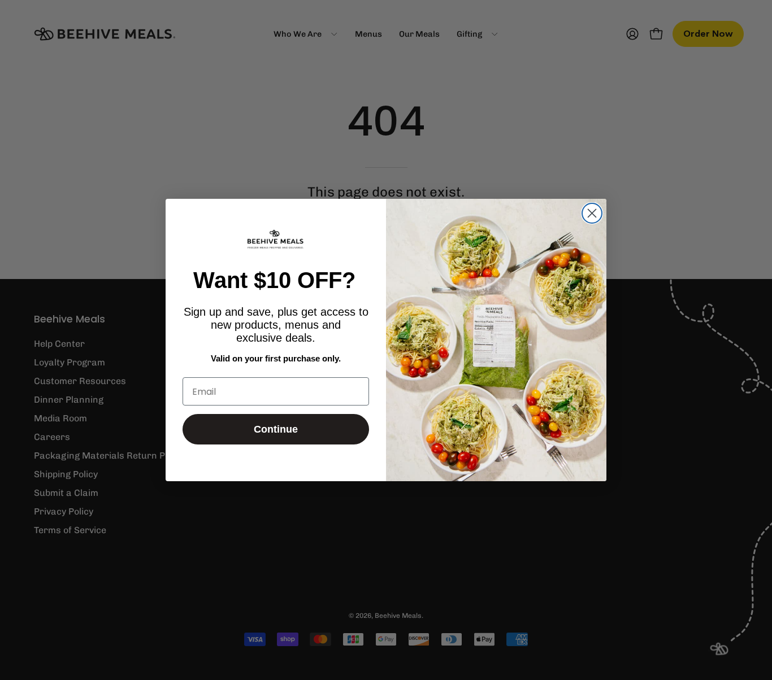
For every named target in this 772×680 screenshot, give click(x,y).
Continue (276, 429)
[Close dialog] (592, 213)
